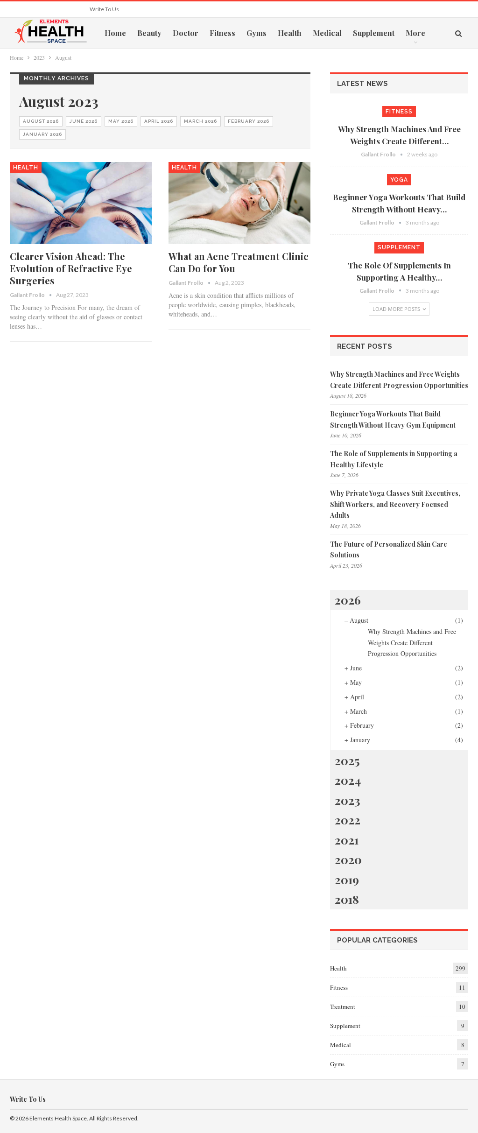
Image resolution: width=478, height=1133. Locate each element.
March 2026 (200, 121)
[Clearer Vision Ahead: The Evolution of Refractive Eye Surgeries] (81, 203)
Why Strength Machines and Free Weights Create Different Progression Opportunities (412, 642)
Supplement (373, 33)
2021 (346, 839)
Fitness (222, 33)
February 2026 (248, 121)
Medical (327, 33)
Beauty (149, 33)
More (415, 33)
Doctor (185, 33)
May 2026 (121, 121)
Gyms (256, 33)
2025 (347, 760)
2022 (347, 819)
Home (115, 33)
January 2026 (42, 134)
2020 (348, 859)
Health (290, 33)
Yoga (399, 179)
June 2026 (84, 121)
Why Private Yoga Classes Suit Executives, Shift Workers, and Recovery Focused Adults (395, 504)
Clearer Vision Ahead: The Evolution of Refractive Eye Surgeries (71, 268)
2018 (347, 899)
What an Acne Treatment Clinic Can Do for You (239, 262)
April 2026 (158, 121)
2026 (348, 599)
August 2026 (41, 121)
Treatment (342, 1006)
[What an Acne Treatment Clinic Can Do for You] (239, 203)
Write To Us (104, 9)
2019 (347, 879)
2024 (348, 780)
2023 (347, 800)
